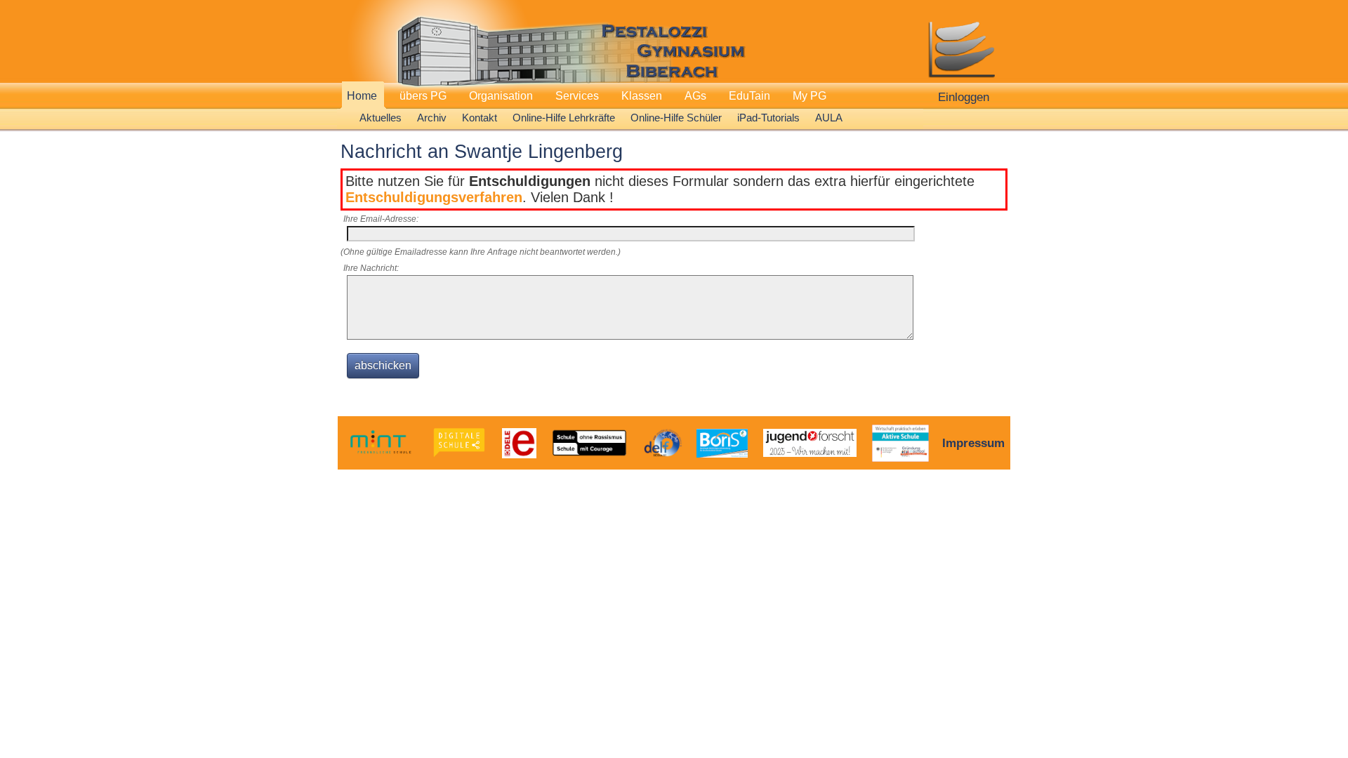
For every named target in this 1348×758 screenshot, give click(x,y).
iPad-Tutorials (768, 118)
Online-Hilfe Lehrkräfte (564, 118)
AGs (695, 96)
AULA (828, 118)
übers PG (423, 96)
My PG (809, 96)
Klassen (641, 96)
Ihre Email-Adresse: (380, 219)
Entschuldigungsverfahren (433, 197)
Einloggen (963, 97)
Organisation (501, 96)
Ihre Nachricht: (371, 268)
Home (362, 96)
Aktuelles (380, 118)
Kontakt (479, 118)
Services (577, 96)
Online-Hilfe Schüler (676, 118)
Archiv (432, 118)
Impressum (973, 443)
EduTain (749, 96)
